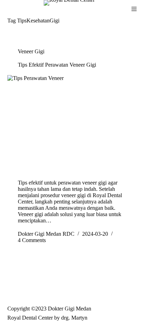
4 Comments (32, 240)
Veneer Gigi (31, 51)
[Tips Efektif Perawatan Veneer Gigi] (72, 124)
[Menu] (134, 9)
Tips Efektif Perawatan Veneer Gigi (57, 65)
